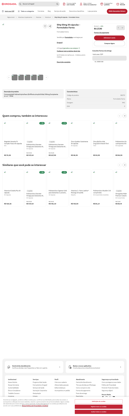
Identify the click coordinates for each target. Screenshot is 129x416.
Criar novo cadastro (61, 382)
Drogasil (59, 43)
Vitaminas (38, 17)
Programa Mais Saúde (39, 382)
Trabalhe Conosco (13, 393)
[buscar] (57, 4)
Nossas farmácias (13, 385)
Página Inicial (10, 17)
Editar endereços (60, 388)
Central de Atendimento (84, 382)
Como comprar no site (83, 388)
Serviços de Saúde (38, 388)
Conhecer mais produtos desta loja (68, 51)
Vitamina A (48, 17)
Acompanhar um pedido (62, 390)
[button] (27, 48)
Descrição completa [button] (63, 62)
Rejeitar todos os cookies (98, 406)
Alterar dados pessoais (62, 385)
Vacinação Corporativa (40, 390)
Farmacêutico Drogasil (40, 385)
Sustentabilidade (13, 388)
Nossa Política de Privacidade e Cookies (35, 406)
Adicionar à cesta (109, 38)
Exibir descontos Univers (117, 11)
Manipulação (37, 393)
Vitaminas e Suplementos (25, 17)
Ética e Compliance (14, 390)
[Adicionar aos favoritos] (45, 26)
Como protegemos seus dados (111, 382)
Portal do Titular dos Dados (110, 388)
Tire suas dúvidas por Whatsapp (86, 385)
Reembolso (79, 396)
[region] (64, 406)
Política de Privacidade (109, 385)
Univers (35, 396)
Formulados (69, 37)
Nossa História (12, 382)
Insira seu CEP (98, 54)
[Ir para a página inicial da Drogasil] (9, 4)
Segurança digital (107, 390)
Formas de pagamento (83, 390)
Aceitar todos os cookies (98, 412)
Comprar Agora (109, 43)
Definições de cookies (99, 401)
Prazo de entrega (81, 393)
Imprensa (11, 396)
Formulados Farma (119, 99)
